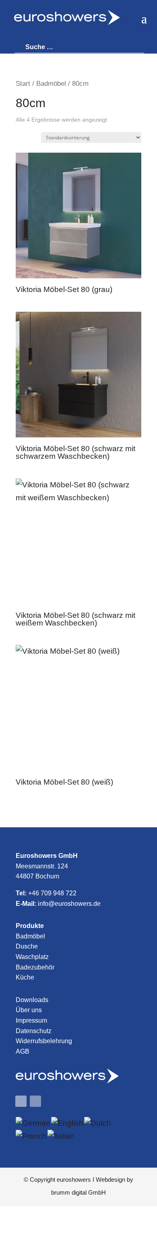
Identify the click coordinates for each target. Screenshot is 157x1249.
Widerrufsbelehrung (44, 1041)
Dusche (27, 946)
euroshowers (74, 1179)
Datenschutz (34, 1030)
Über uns (29, 1010)
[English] (67, 1123)
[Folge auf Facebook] (21, 1101)
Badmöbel (51, 83)
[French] (32, 1136)
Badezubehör (35, 967)
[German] (33, 1123)
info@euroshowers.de (69, 903)
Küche (25, 977)
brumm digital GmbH (78, 1192)
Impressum (31, 1020)
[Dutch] (98, 1123)
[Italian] (61, 1136)
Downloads (32, 999)
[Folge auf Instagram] (35, 1101)
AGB (22, 1051)
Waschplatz (32, 956)
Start (23, 83)
